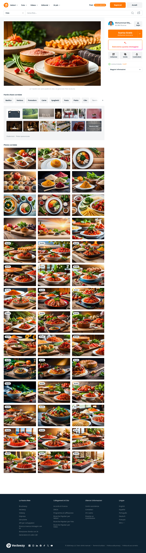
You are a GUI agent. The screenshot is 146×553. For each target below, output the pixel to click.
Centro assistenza (92, 506)
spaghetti (55, 100)
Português (123, 513)
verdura (20, 100)
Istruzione (23, 519)
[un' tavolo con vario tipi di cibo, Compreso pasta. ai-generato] (88, 228)
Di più (56, 5)
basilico (9, 100)
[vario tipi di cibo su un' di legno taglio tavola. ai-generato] (54, 392)
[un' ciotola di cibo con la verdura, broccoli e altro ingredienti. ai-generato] (88, 158)
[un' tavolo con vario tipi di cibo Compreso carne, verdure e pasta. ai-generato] (88, 345)
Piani (91, 5)
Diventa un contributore (90, 517)
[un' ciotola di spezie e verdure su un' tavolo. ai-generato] (88, 182)
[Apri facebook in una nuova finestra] (29, 545)
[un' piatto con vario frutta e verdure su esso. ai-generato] (54, 158)
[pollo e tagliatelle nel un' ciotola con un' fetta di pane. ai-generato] (88, 369)
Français (122, 519)
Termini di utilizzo (99, 545)
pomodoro (32, 100)
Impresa (22, 516)
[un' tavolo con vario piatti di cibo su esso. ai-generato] (88, 252)
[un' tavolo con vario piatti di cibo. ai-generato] (20, 252)
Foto (23, 5)
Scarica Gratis (125, 33)
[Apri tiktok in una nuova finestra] (44, 545)
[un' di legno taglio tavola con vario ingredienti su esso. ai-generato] (20, 345)
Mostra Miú (93, 126)
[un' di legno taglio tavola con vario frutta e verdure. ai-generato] (20, 228)
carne (44, 100)
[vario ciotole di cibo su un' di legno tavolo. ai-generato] (20, 415)
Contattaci (89, 509)
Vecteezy (22, 509)
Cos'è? (125, 64)
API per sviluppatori (26, 523)
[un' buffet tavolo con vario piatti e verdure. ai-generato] (88, 415)
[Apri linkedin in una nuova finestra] (37, 545)
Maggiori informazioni (118, 69)
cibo (85, 100)
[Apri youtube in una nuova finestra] (52, 545)
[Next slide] (100, 100)
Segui (138, 25)
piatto (76, 100)
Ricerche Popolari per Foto (63, 521)
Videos (33, 5)
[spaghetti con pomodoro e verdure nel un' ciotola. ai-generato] (54, 415)
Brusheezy (23, 506)
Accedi (134, 5)
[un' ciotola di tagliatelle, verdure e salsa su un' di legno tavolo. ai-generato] (20, 205)
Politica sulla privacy (113, 545)
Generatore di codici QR (28, 535)
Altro (121, 523)
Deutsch (122, 516)
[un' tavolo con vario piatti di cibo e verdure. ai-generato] (54, 252)
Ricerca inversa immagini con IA (30, 527)
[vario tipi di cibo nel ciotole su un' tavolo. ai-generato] (20, 182)
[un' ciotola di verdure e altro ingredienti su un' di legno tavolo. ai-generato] (54, 205)
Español (122, 509)
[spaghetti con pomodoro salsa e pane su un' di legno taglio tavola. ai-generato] (20, 392)
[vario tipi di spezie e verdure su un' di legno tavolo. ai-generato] (20, 158)
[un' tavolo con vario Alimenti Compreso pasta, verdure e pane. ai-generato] (54, 345)
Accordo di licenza (60, 506)
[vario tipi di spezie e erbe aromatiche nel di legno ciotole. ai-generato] (54, 182)
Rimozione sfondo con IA (28, 531)
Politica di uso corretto (130, 545)
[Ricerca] (132, 13)
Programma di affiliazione (63, 513)
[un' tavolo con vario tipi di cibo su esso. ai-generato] (88, 322)
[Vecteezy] (6, 5)
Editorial (44, 5)
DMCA (55, 509)
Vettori (13, 5)
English (122, 506)
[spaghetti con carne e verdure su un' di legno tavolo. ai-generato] (20, 369)
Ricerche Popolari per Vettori (61, 517)
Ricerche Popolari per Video (61, 526)
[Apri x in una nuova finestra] (48, 545)
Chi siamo (89, 513)
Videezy (22, 513)
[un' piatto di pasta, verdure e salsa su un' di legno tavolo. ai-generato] (88, 205)
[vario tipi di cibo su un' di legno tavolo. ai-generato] (88, 392)
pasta (66, 100)
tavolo (94, 100)
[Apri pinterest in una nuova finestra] (41, 545)
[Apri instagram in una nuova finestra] (33, 545)
